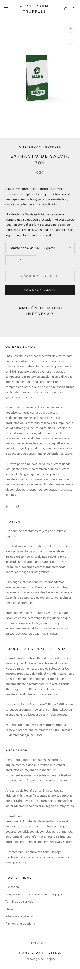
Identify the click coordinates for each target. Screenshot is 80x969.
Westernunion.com (18, 587)
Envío (9, 909)
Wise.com (41, 587)
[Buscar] (66, 9)
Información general (19, 916)
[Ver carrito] (74, 9)
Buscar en (12, 887)
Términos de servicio (19, 901)
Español (38, 943)
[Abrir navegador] (6, 8)
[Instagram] (17, 506)
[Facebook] (6, 506)
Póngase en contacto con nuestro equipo (33, 894)
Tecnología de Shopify (40, 959)
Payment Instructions (20, 924)
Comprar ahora (40, 290)
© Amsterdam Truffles (40, 952)
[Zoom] (70, 28)
